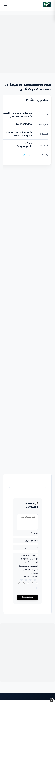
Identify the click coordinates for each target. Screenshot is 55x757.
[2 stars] (21, 582)
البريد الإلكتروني (30, 540)
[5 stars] (35, 582)
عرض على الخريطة (23, 154)
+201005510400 (23, 124)
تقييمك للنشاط (30, 576)
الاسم (34, 533)
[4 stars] (30, 582)
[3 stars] (26, 582)
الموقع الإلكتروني (30, 547)
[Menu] (5, 4)
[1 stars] (36, 590)
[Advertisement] (27, 44)
